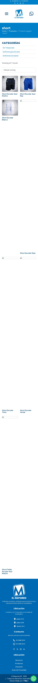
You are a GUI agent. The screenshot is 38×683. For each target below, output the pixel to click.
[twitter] (18, 3)
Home (4, 31)
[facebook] (15, 3)
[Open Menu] (6, 13)
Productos (13, 31)
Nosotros (19, 660)
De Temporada (8, 48)
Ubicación (19, 667)
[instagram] (20, 3)
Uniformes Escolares (10, 56)
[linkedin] (23, 3)
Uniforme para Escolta (11, 52)
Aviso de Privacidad (19, 670)
